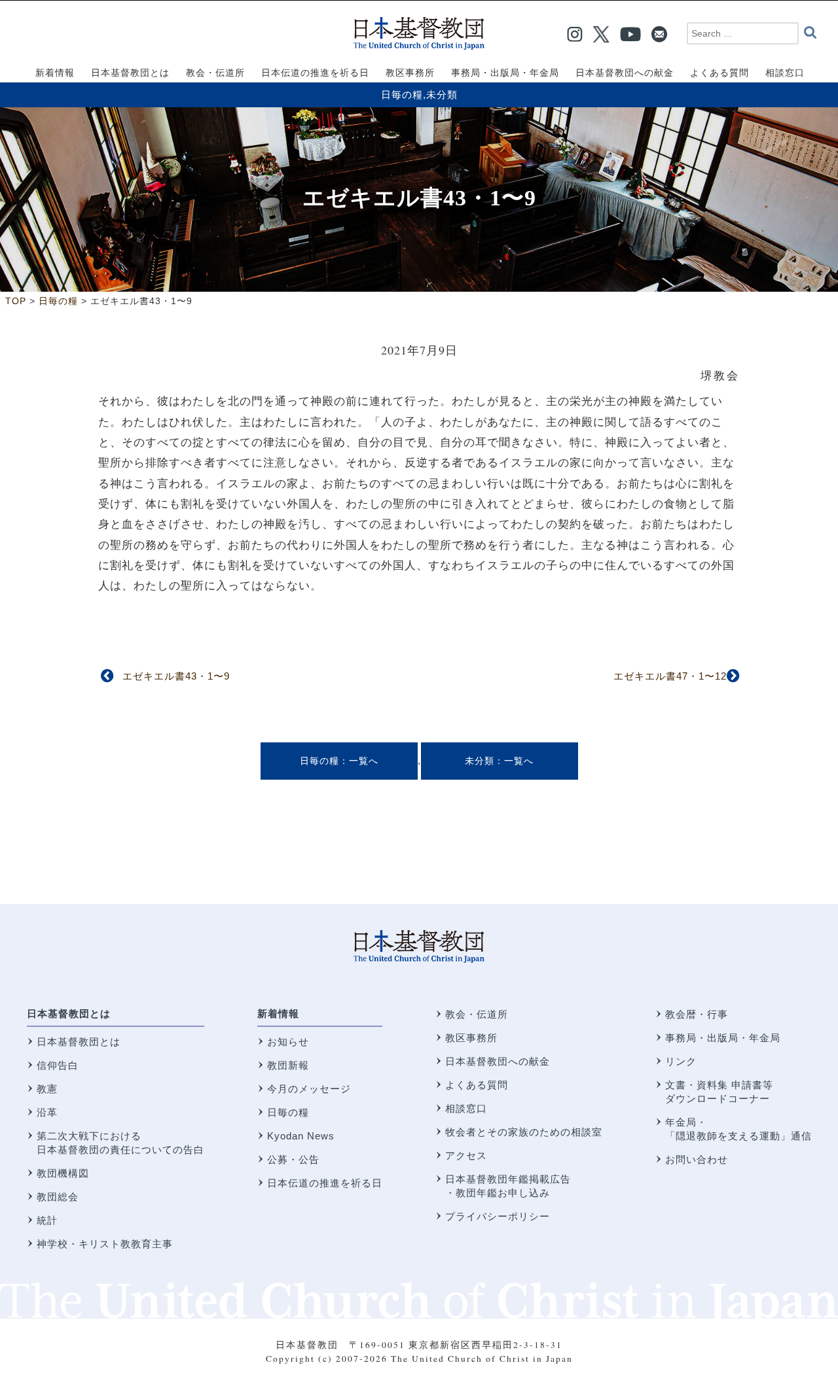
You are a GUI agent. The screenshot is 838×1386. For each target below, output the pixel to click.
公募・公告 (293, 1159)
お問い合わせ (696, 1159)
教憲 (47, 1088)
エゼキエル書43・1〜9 (176, 676)
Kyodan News (301, 1135)
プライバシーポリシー (497, 1216)
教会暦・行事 (696, 1014)
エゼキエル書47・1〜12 (670, 676)
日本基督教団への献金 (497, 1061)
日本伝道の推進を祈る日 (324, 1182)
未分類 (442, 94)
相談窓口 (466, 1108)
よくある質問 (476, 1084)
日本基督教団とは (69, 1013)
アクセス (466, 1155)
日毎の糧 (402, 94)
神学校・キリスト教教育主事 (105, 1243)
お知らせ (288, 1041)
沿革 (47, 1112)
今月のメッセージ (309, 1088)
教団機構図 (63, 1173)
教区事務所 (471, 1037)
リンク (681, 1061)
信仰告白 (58, 1065)
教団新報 (288, 1065)
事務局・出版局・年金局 (722, 1037)
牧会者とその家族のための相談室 (523, 1131)
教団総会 (58, 1196)
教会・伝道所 (476, 1014)
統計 (47, 1220)
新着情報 (278, 1013)
